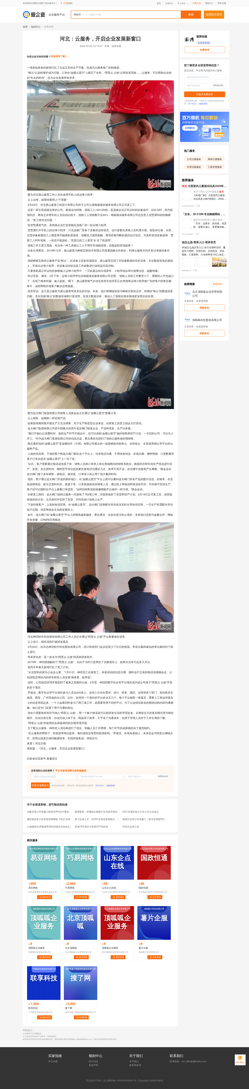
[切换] (69, 3)
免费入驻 (197, 3)
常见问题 (53, 1061)
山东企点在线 (109, 887)
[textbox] (144, 15)
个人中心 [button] (182, 3)
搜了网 (68, 1008)
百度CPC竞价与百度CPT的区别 (91, 826)
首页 (159, 3)
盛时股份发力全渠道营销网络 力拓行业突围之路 (50, 819)
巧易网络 (70, 887)
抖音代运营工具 (130, 826)
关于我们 (134, 1061)
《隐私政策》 (110, 785)
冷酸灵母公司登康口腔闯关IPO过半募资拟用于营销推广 (50, 811)
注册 (224, 3)
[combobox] (136, 15)
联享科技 (33, 1008)
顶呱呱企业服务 (36, 947)
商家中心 (209, 3)
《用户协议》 (99, 785)
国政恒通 (143, 887)
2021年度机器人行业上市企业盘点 (140, 811)
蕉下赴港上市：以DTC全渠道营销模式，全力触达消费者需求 (97, 819)
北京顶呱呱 (71, 947)
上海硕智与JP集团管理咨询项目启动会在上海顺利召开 (50, 826)
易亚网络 (33, 887)
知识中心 (35, 26)
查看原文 (52, 758)
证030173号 (94, 1080)
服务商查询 (135, 1065)
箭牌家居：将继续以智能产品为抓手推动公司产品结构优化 (97, 811)
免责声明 (93, 1065)
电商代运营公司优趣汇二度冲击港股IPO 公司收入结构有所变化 (145, 819)
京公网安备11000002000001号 (119, 1080)
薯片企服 (143, 947)
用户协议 (93, 1061)
